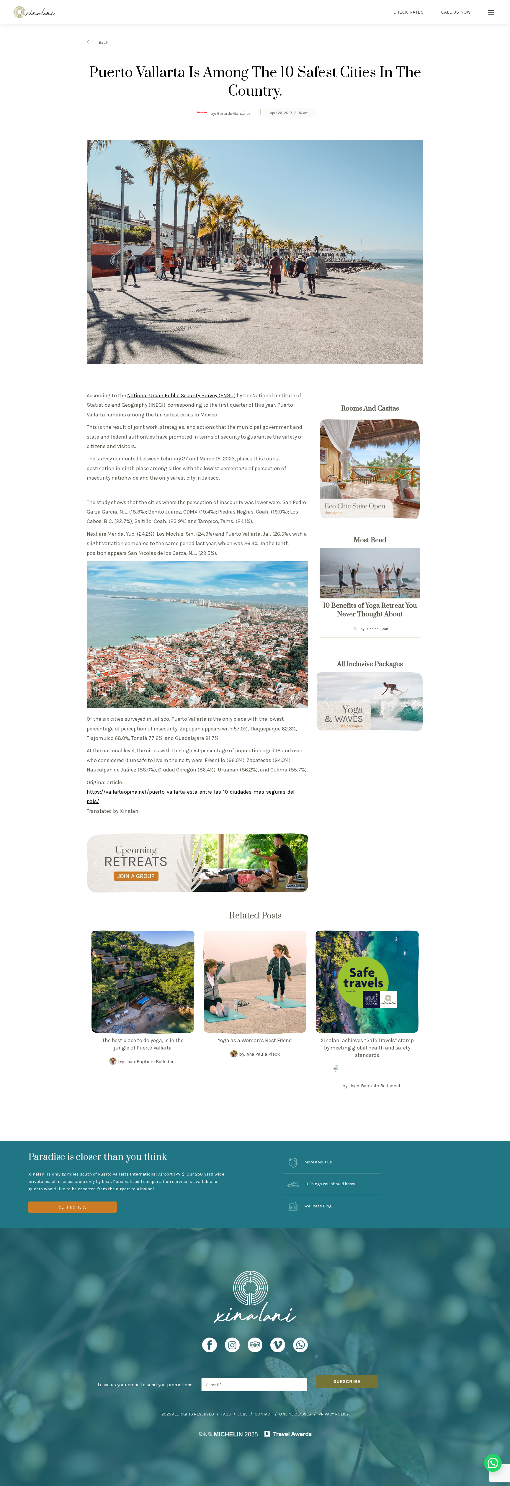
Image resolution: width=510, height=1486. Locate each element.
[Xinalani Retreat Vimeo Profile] (277, 1347)
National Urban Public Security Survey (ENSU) (181, 395)
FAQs (226, 1414)
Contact (263, 1414)
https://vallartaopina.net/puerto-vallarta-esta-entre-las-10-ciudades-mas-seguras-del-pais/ (192, 797)
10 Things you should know (329, 1184)
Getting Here (73, 1207)
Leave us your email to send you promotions (145, 1384)
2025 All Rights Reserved (187, 1414)
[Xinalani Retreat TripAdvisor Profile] (255, 1347)
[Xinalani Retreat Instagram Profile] (232, 1347)
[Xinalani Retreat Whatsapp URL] (300, 1345)
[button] (197, 862)
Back (104, 42)
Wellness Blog (317, 1206)
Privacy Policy (333, 1414)
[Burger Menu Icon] (491, 13)
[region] (197, 862)
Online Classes (295, 1414)
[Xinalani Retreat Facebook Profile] (209, 1347)
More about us (317, 1162)
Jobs (243, 1414)
